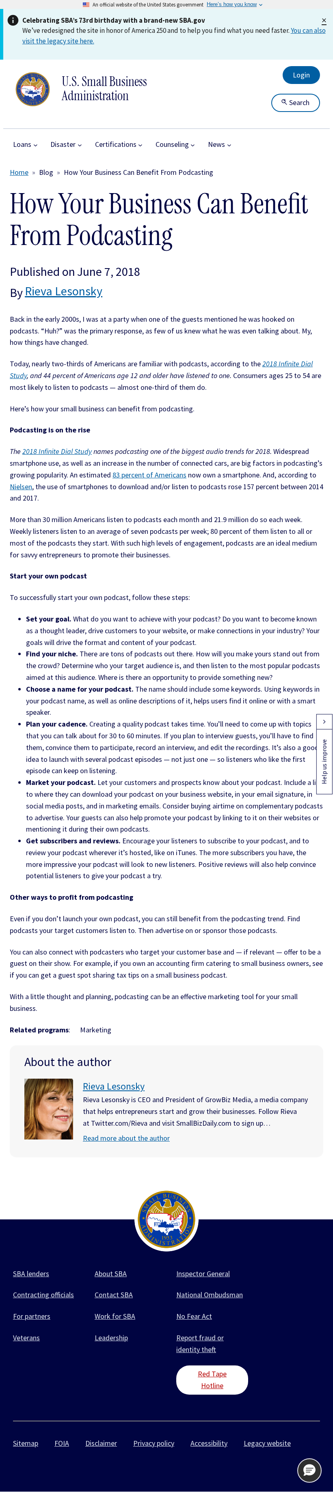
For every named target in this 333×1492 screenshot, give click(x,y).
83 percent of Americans (149, 474)
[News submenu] (229, 144)
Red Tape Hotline (212, 1379)
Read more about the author (126, 1138)
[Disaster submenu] (80, 144)
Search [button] (298, 102)
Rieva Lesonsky (63, 291)
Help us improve (324, 761)
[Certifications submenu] (140, 144)
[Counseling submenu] (192, 144)
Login (301, 75)
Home (19, 172)
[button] (309, 1470)
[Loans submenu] (35, 144)
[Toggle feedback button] (324, 721)
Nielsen (21, 486)
